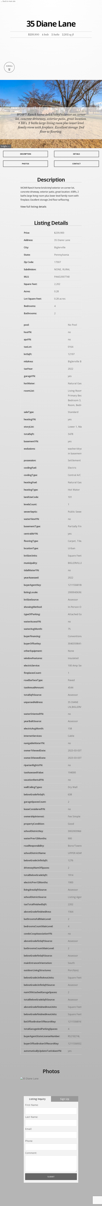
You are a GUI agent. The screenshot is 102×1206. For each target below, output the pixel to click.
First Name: (31, 1105)
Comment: (31, 1153)
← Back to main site (8, 1)
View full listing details (33, 206)
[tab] (37, 1099)
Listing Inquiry (37, 1099)
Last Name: (31, 1117)
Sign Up (64, 1099)
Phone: (29, 1141)
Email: (28, 1129)
